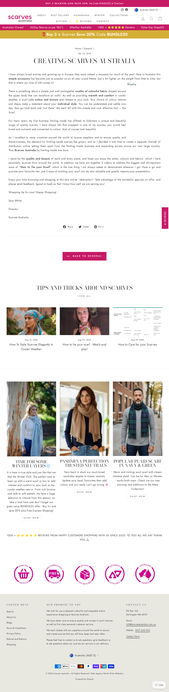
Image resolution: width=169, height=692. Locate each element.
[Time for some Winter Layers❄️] (31, 419)
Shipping (11, 644)
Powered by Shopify (84, 679)
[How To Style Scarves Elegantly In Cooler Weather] (31, 321)
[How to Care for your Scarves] (137, 321)
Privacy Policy (14, 633)
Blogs (9, 622)
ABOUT (41, 15)
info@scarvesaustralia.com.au (141, 624)
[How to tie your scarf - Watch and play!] (84, 321)
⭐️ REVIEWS (84, 21)
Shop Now (84, 492)
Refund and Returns (16, 639)
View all (84, 296)
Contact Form (133, 636)
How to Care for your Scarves (137, 344)
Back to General (86, 256)
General (88, 48)
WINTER (100, 15)
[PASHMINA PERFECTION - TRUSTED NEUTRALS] (84, 419)
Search (10, 611)
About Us (11, 617)
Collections (119, 15)
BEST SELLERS (60, 15)
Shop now (31, 517)
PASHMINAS (81, 15)
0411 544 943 (142, 630)
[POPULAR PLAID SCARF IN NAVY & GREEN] (137, 419)
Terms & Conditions (16, 628)
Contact (103, 21)
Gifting (62, 21)
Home (78, 48)
